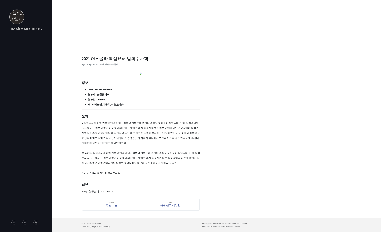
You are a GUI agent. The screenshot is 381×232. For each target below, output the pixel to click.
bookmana (96, 223)
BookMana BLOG (26, 28)
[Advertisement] (26, 60)
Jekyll (93, 226)
